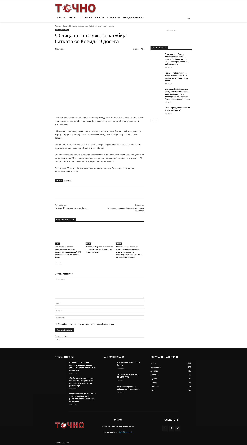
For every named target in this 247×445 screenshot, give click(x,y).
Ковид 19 (67, 180)
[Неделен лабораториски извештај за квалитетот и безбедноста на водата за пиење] (100, 235)
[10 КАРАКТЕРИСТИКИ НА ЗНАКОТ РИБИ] (109, 377)
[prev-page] (56, 262)
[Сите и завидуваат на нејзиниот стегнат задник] (109, 390)
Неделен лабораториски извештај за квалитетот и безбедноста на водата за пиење (99, 249)
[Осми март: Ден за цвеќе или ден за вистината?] (157, 111)
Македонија (65, 30)
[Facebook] (164, 428)
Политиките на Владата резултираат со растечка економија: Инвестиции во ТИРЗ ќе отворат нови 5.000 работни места (68, 252)
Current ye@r (61, 336)
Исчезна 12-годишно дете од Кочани (71, 208)
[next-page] (60, 262)
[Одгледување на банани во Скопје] (109, 365)
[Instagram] (171, 428)
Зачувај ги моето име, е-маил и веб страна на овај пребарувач (86, 324)
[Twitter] (177, 428)
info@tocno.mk (125, 432)
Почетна (58, 26)
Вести (65, 26)
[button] (189, 18)
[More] (120, 55)
